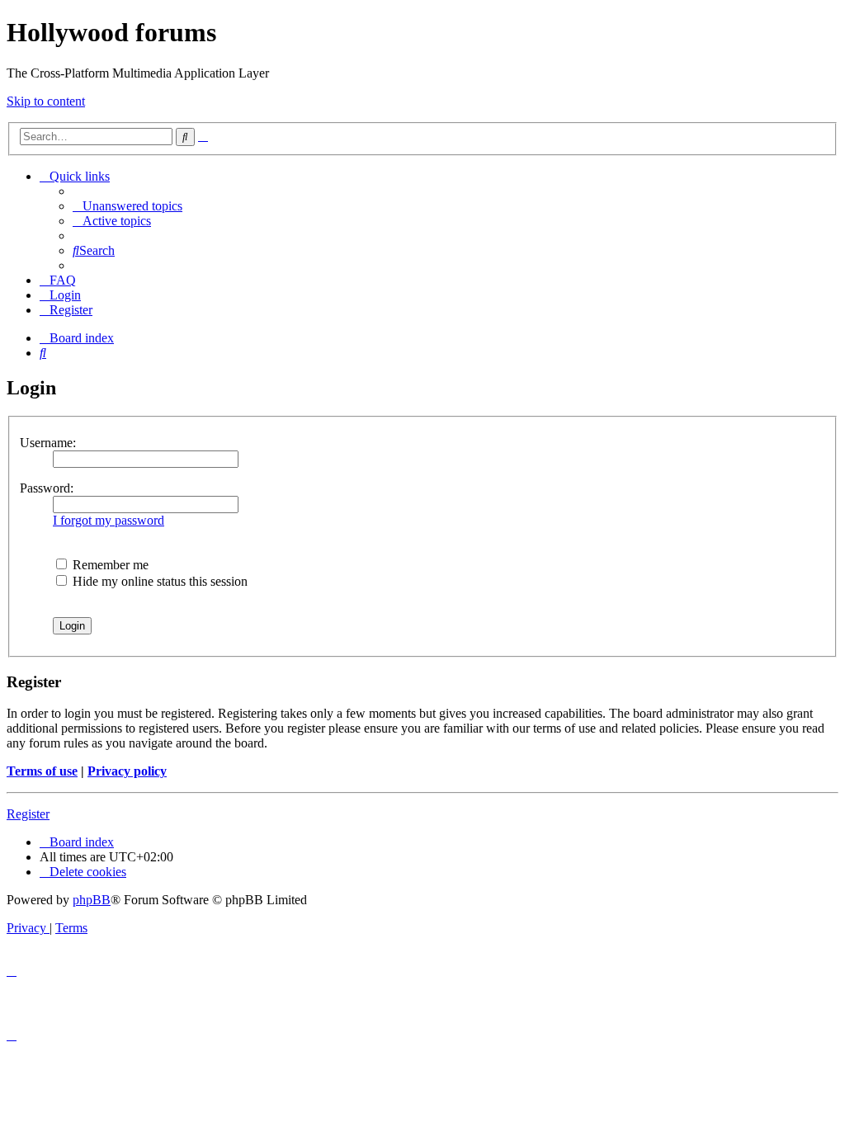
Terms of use (42, 771)
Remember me (109, 565)
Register (28, 814)
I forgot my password (108, 520)
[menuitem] (127, 206)
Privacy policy (127, 771)
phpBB (92, 900)
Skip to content (46, 101)
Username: (48, 443)
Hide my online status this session (158, 581)
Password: (46, 488)
